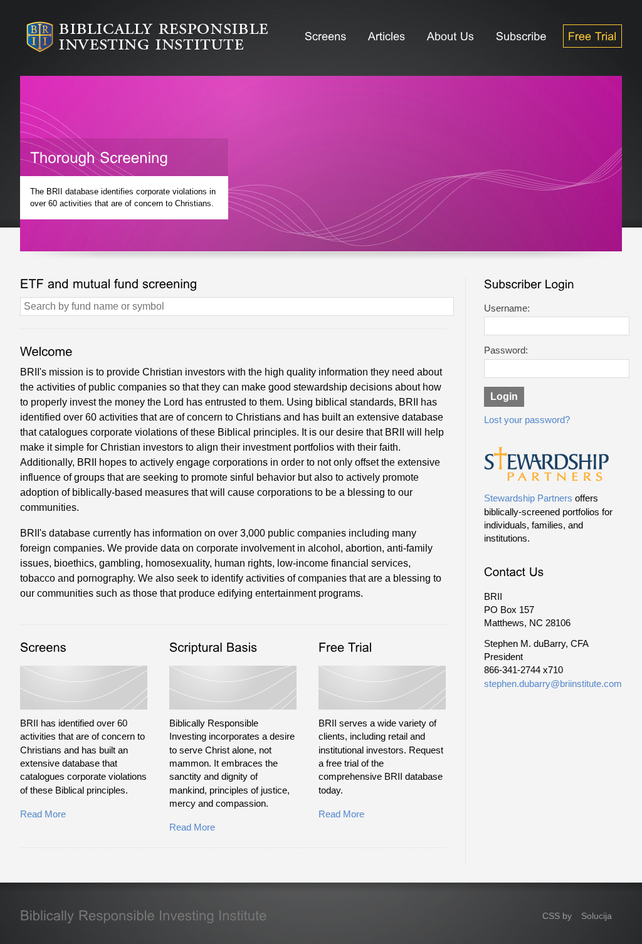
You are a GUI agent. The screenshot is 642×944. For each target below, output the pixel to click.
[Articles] (387, 36)
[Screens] (326, 36)
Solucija (596, 916)
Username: (507, 308)
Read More (43, 814)
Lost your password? (527, 420)
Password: (506, 350)
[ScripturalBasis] (213, 647)
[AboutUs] (451, 36)
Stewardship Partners (528, 498)
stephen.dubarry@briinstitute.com (553, 684)
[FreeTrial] (592, 36)
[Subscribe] (521, 36)
